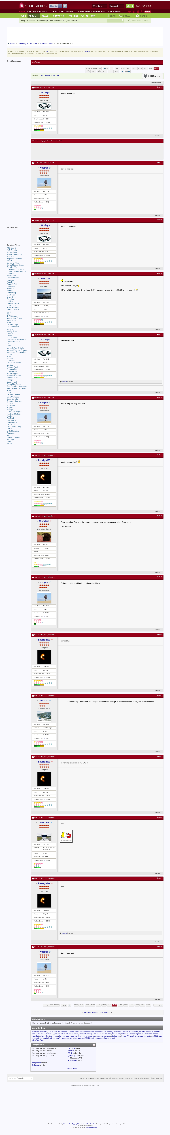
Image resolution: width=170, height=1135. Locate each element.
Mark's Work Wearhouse (16, 340)
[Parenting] (141, 11)
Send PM (157, 136)
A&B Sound (11, 248)
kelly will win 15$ (85, 1034)
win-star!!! (56, 1038)
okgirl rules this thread (48, 1036)
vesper (44, 167)
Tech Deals (43, 11)
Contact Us (83, 1078)
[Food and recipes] (138, 11)
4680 (88, 71)
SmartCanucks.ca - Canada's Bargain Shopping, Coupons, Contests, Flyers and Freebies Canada (118, 1078)
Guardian (10, 299)
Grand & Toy (11, 297)
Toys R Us (11, 425)
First (106, 69)
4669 (140, 68)
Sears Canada (12, 399)
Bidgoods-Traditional (14, 259)
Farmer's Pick (12, 284)
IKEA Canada (12, 316)
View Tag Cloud (38, 1040)
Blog (23, 16)
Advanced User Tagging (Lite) (71, 1124)
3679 (118, 68)
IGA (8, 314)
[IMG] (70, 1053)
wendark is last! (144, 1036)
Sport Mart (11, 405)
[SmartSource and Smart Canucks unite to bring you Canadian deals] (17, 233)
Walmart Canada (13, 437)
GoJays (45, 92)
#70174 (159, 273)
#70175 (159, 334)
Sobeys (10, 403)
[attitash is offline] (44, 716)
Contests (80, 11)
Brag (113, 16)
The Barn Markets (14, 414)
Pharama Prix (12, 369)
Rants (103, 11)
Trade (144, 16)
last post (108, 1034)
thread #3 (125, 1036)
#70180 (159, 634)
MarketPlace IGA (13, 342)
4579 (129, 68)
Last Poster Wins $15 (49, 76)
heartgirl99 (44, 460)
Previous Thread (91, 1012)
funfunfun (149, 1032)
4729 (105, 71)
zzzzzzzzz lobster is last (105, 1038)
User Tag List (36, 62)
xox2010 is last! (88, 1038)
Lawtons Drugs (12, 325)
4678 (151, 68)
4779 (110, 71)
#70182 (159, 756)
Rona (9, 393)
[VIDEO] (71, 1056)
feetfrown (44, 822)
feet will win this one (130, 1032)
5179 (116, 71)
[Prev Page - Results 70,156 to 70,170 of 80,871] (111, 68)
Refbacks (36, 1065)
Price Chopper (12, 373)
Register (146, 6)
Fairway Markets (13, 278)
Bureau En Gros (13, 263)
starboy (114, 1036)
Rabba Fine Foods (14, 384)
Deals (35, 11)
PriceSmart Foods (14, 376)
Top (93, 16)
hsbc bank (40, 1034)
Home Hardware (13, 308)
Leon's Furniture (13, 327)
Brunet (9, 261)
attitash (44, 700)
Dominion (10, 274)
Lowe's (9, 335)
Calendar (31, 21)
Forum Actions (56, 21)
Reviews (96, 11)
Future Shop (11, 293)
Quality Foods (12, 382)
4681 (93, 71)
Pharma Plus (12, 371)
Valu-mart (10, 435)
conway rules (74, 1032)
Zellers (9, 444)
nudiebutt (35, 1036)
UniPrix (9, 429)
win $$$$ (154, 1036)
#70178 (159, 516)
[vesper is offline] (44, 183)
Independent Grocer (14, 318)
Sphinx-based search (92, 1127)
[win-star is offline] (44, 294)
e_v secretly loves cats (113, 1032)
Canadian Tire (12, 267)
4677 (145, 68)
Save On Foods (13, 397)
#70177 (159, 455)
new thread (148, 1034)
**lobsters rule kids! (39, 1032)
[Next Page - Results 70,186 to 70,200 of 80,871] (122, 71)
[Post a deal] (147, 11)
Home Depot (11, 305)
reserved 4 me (76, 1036)
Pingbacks (36, 1063)
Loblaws (10, 329)
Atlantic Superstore (14, 254)
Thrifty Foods (12, 422)
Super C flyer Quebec (15, 412)
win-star (45, 278)
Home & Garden (114, 11)
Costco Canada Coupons (16, 271)
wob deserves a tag (68, 1038)
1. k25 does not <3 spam (57, 1032)
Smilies (71, 1051)
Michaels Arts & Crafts (15, 348)
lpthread (124, 1034)
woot (79, 1038)
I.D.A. (9, 312)
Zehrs (9, 442)
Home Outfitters (13, 310)
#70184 (159, 878)
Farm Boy (10, 282)
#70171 (159, 87)
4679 (156, 68)
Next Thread (105, 1012)
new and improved (136, 1034)
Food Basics (11, 286)
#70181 (159, 695)
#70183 (159, 817)
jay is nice (49, 1034)
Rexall (9, 391)
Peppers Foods (12, 367)
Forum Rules (72, 1068)
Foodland (10, 288)
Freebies (70, 11)
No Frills (10, 359)
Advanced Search (140, 21)
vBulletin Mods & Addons (88, 1124)
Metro (9, 346)
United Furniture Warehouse (13, 432)
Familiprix (10, 280)
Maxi (8, 344)
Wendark (44, 521)
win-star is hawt (46, 1038)
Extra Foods (11, 276)
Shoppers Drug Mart (14, 401)
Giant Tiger (11, 295)
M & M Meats (12, 337)
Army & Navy (12, 252)
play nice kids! (63, 1036)
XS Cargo (10, 439)
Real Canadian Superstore (17, 386)
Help (138, 6)
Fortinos (10, 291)
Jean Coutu (11, 320)
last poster (116, 1034)
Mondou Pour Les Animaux (17, 350)
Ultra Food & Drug (14, 427)
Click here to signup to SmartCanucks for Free (47, 141)
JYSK (9, 323)
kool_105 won (98, 1034)
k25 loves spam (72, 1034)
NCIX (9, 356)
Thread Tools (155, 82)
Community (42, 21)
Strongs (10, 410)
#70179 (159, 577)
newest (155, 1034)
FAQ (23, 21)
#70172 (159, 162)
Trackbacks (72, 1060)
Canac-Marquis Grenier (15, 265)
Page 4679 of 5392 (94, 68)
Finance (88, 11)
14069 (154, 76)
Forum (34, 16)
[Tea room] (129, 11)
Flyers (61, 11)
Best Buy (10, 257)
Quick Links (71, 21)
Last (126, 72)
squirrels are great (103, 1036)
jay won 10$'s (59, 1034)
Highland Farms (13, 303)
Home (29, 11)
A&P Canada (12, 250)
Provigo (10, 380)
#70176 (159, 397)
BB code (71, 1048)
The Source (11, 420)
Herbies (10, 301)
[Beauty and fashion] (134, 11)
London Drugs (12, 331)
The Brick (10, 418)
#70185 (159, 946)
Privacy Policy (154, 1078)
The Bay (10, 416)
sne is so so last (89, 1036)
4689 (99, 71)
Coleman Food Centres (15, 269)
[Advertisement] (81, 151)
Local (127, 16)
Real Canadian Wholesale (16, 388)
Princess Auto (12, 378)
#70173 (159, 220)
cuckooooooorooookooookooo (91, 1032)
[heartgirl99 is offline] (44, 477)
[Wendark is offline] (44, 536)
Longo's (10, 333)
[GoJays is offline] (44, 105)
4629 (134, 68)
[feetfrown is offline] (44, 837)
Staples (10, 408)
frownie (142, 1032)
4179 (123, 68)
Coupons (53, 11)
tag (119, 1036)
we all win (133, 1036)
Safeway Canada (13, 395)
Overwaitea (11, 361)
